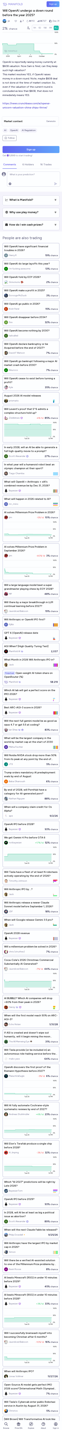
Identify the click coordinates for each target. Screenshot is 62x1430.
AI (5, 130)
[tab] (10, 165)
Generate (50, 121)
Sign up (53, 4)
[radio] (35, 28)
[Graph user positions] (28, 27)
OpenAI (14, 130)
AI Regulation (29, 130)
